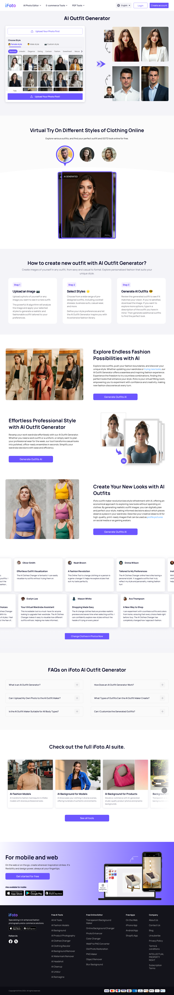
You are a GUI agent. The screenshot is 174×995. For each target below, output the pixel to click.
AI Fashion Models (60, 925)
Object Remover (94, 959)
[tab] (44, 685)
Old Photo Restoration (97, 948)
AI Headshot (57, 961)
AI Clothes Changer (61, 940)
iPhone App (131, 925)
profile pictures (155, 517)
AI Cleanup (56, 966)
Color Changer (93, 938)
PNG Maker (91, 954)
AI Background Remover (63, 951)
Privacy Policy (156, 940)
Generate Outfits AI (115, 396)
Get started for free (27, 876)
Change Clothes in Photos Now (87, 636)
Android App (132, 930)
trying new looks (152, 369)
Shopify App (132, 935)
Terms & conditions (154, 947)
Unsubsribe (154, 935)
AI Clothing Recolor (60, 945)
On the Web (131, 920)
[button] (44, 685)
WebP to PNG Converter (98, 943)
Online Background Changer (100, 928)
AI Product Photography (63, 935)
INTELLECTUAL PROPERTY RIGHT (156, 957)
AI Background (58, 930)
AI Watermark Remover (62, 956)
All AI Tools (56, 920)
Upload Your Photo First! (47, 96)
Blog (151, 930)
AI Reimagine (57, 976)
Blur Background (94, 964)
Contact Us (154, 925)
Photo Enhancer (94, 933)
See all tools (87, 818)
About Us (153, 920)
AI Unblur (55, 971)
